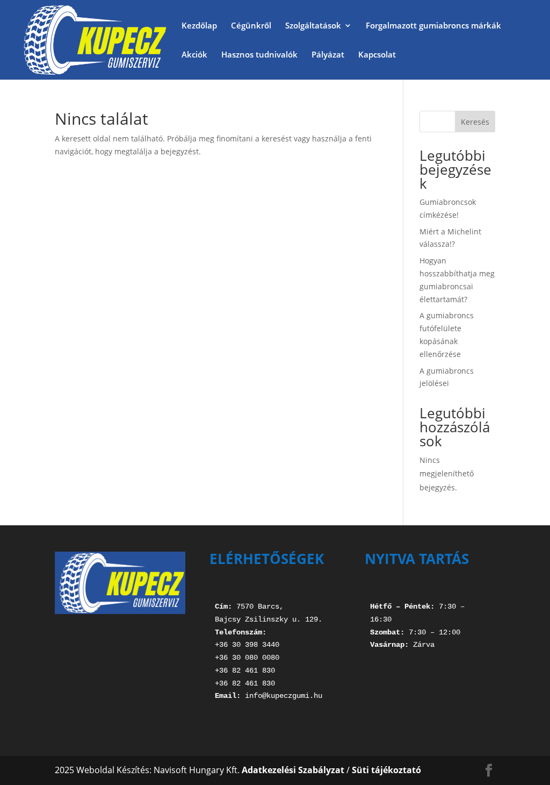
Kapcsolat (377, 55)
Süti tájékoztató (386, 770)
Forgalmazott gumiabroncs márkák (433, 26)
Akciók (194, 55)
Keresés (475, 122)
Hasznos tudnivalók (259, 55)
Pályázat (328, 55)
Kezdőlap (199, 26)
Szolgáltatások (313, 26)
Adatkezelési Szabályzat (293, 770)
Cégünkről (251, 26)
